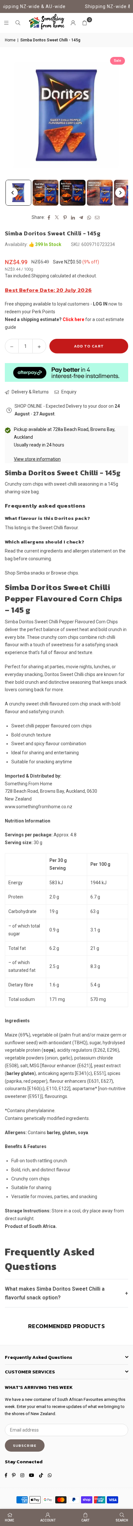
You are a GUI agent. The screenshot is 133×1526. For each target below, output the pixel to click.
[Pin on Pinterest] (65, 217)
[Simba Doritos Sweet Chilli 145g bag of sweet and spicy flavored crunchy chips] (73, 193)
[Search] (18, 23)
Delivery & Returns (30, 391)
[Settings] (73, 23)
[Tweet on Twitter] (57, 217)
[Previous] (13, 193)
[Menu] (6, 23)
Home (10, 40)
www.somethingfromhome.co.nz (38, 806)
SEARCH (122, 1520)
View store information (37, 459)
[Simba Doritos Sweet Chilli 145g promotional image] (100, 193)
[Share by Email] (97, 217)
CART (85, 1520)
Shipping (40, 275)
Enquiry (68, 391)
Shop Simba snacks (25, 572)
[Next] (120, 193)
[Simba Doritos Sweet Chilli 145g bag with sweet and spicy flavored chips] (18, 192)
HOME (9, 1520)
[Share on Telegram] (81, 217)
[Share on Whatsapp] (89, 217)
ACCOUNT (48, 1520)
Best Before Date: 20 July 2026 (48, 290)
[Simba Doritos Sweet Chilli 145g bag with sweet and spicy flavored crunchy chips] (45, 193)
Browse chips (64, 572)
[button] (84, 23)
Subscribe (24, 1445)
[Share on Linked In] (73, 217)
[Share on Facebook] (48, 217)
